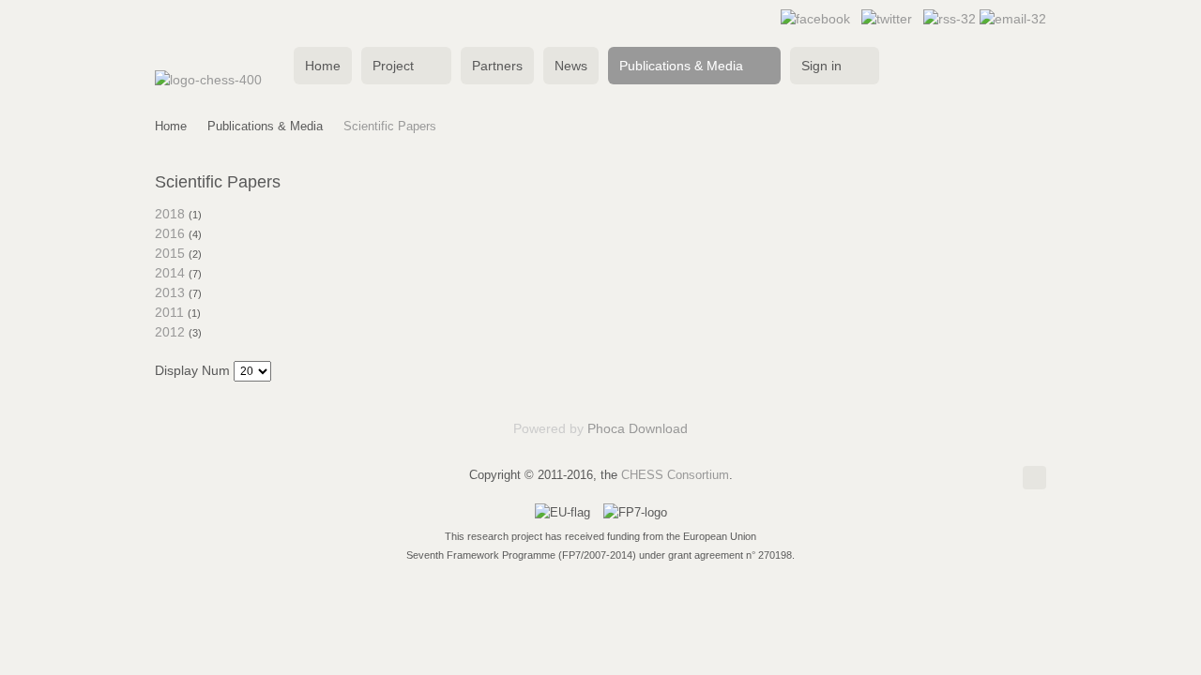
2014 (170, 272)
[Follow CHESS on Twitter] (886, 18)
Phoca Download (637, 428)
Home (171, 126)
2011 (169, 312)
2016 (170, 233)
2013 (170, 292)
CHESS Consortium (675, 475)
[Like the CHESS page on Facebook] (815, 18)
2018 (170, 213)
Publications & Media (265, 126)
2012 (170, 331)
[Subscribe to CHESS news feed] (951, 18)
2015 (170, 253)
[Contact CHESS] (1013, 18)
